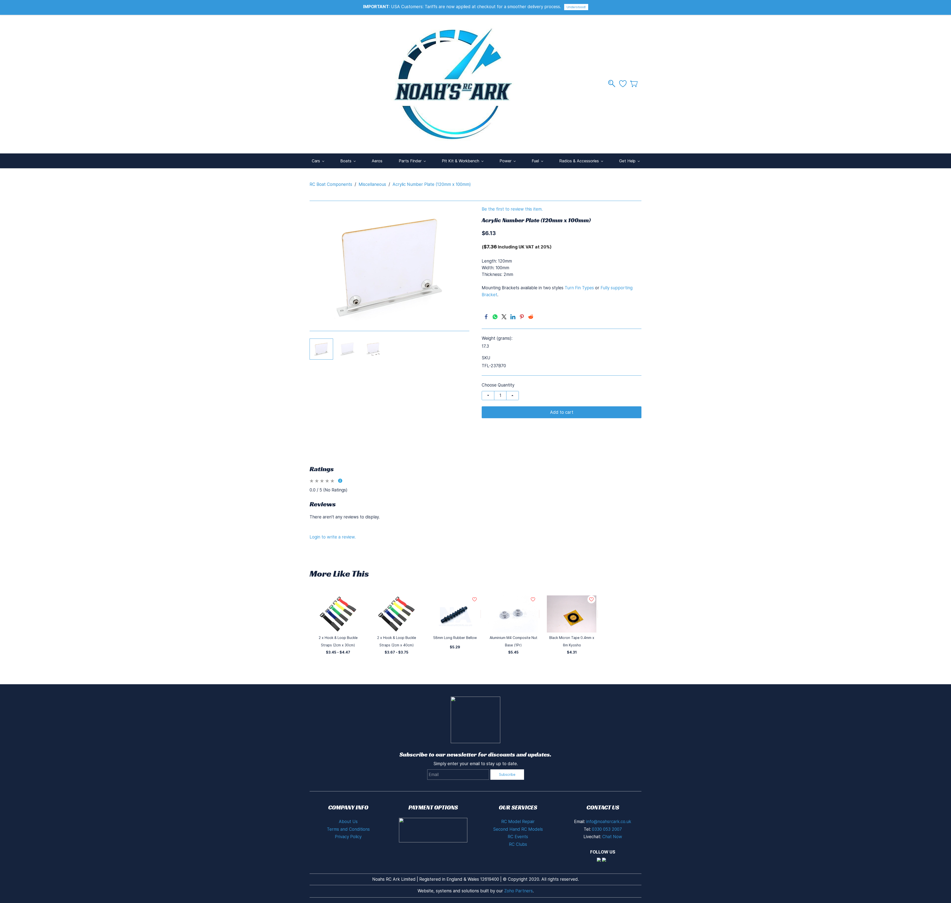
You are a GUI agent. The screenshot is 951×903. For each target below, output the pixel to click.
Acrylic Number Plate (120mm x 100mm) (432, 184)
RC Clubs (518, 844)
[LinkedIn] (513, 316)
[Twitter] (504, 316)
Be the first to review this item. (512, 209)
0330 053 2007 (607, 829)
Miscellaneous (372, 184)
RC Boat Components (331, 184)
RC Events (518, 836)
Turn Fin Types (579, 287)
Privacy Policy (348, 836)
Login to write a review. (333, 537)
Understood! (576, 7)
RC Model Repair (518, 821)
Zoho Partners (518, 890)
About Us (348, 821)
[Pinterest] (522, 316)
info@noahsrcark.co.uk (608, 821)
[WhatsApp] (495, 316)
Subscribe (507, 774)
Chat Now (612, 836)
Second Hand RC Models (518, 829)
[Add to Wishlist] (480, 614)
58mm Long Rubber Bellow (455, 637)
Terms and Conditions (348, 829)
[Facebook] (486, 316)
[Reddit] (530, 316)
